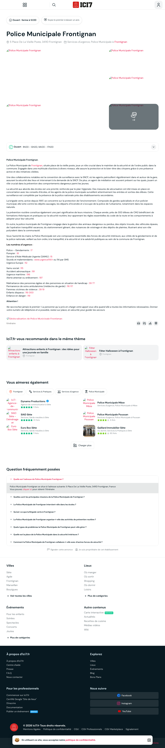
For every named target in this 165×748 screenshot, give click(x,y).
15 (51, 256)
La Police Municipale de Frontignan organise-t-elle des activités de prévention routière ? (55, 519)
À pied (144, 323)
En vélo (150, 323)
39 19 (41, 289)
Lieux (88, 566)
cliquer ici (27, 489)
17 (32, 250)
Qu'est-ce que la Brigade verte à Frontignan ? (34, 512)
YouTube (126, 711)
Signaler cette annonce (61, 549)
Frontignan (120, 42)
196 (28, 274)
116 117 (70, 286)
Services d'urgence (70, 392)
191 (33, 271)
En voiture (138, 323)
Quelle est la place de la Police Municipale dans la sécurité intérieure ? (46, 534)
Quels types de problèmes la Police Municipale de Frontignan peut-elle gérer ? (50, 527)
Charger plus (85, 445)
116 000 (29, 292)
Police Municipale (96, 392)
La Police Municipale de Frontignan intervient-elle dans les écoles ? (45, 504)
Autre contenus (95, 607)
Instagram (126, 703)
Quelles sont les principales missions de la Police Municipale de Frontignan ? (49, 497)
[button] (82, 479)
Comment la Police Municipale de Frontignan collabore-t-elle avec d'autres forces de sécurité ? (58, 542)
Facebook (127, 695)
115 (21, 268)
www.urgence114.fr (43, 259)
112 (26, 262)
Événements (15, 607)
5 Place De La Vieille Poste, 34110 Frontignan (36, 42)
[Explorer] (25, 5)
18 (18, 253)
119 (28, 295)
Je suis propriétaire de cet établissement (98, 549)
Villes (10, 566)
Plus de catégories (98, 595)
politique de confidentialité (80, 740)
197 (41, 277)
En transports (156, 323)
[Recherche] (60, 4)
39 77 (92, 283)
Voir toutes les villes (21, 595)
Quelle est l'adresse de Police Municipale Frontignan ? (38, 479)
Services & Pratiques (42, 392)
